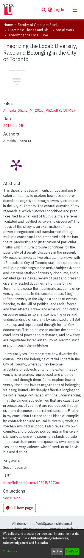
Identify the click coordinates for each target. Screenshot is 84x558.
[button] (43, 9)
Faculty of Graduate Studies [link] (39, 25)
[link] (39, 110)
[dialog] (42, 543)
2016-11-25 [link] (13, 125)
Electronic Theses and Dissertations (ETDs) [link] (29, 30)
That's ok (72, 551)
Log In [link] (59, 10)
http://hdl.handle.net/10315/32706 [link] (31, 483)
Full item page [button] (21, 508)
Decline (57, 551)
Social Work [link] (65, 30)
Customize (10, 551)
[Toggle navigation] (75, 10)
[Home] (8, 9)
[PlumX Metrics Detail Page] (16, 165)
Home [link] (8, 25)
